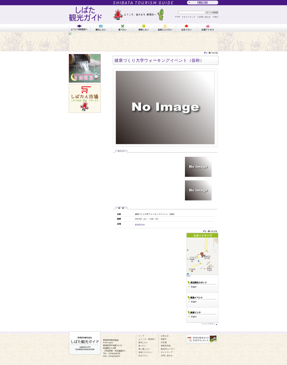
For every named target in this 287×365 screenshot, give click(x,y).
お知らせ (165, 336)
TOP (178, 17)
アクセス (207, 28)
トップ (141, 336)
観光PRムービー (168, 349)
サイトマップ (189, 17)
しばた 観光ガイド (85, 14)
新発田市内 (140, 225)
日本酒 (164, 342)
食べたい (122, 28)
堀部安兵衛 (166, 346)
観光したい (101, 28)
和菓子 (164, 339)
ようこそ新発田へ (79, 28)
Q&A (216, 17)
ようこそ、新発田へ (147, 339)
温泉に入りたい (164, 28)
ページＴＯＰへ (208, 324)
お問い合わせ (204, 17)
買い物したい (143, 28)
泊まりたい (186, 28)
